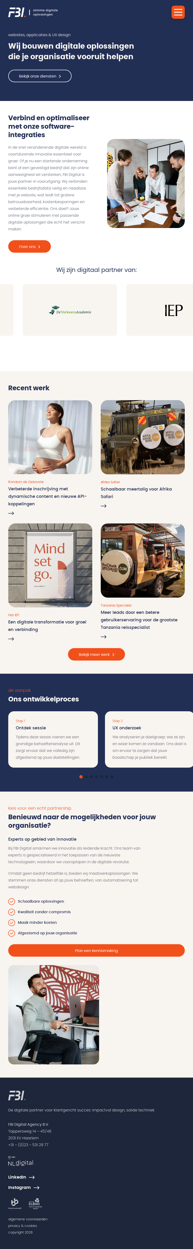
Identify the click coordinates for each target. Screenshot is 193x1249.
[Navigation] (178, 12)
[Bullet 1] (81, 776)
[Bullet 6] (107, 776)
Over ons (27, 247)
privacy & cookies (22, 1226)
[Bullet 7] (112, 776)
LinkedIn (17, 1177)
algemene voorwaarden (28, 1219)
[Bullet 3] (91, 776)
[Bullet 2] (86, 776)
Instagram (19, 1188)
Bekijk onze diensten (37, 76)
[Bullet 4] (96, 776)
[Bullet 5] (101, 776)
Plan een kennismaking (96, 951)
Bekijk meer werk (94, 655)
